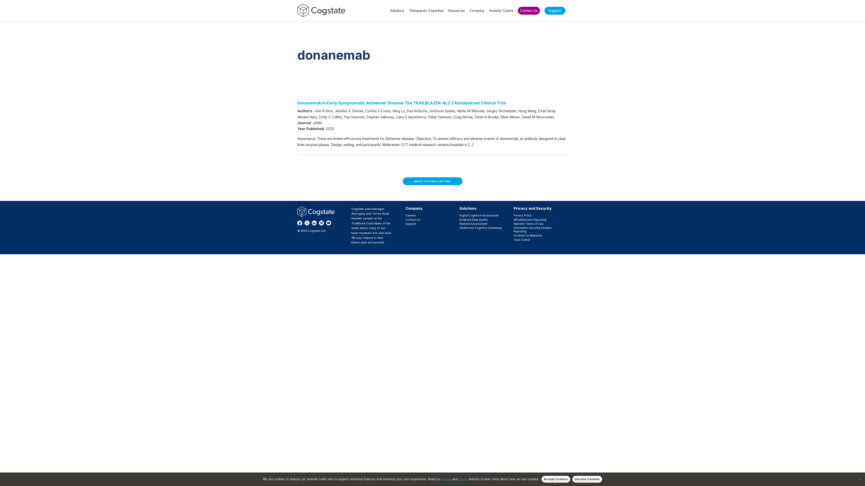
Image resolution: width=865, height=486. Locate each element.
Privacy (446, 479)
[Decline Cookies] (859, 479)
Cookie (463, 479)
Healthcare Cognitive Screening (481, 228)
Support (410, 223)
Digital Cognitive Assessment (479, 215)
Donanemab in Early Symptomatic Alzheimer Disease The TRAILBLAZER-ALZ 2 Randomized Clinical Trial (401, 102)
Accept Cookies (556, 479)
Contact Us (412, 219)
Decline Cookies (587, 479)
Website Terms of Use (529, 223)
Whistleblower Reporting (530, 219)
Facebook (299, 222)
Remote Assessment (473, 223)
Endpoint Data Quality (474, 219)
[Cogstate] (321, 10)
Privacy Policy (523, 215)
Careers (410, 215)
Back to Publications (432, 181)
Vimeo (321, 222)
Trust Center (522, 239)
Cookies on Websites (528, 235)
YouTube (328, 222)
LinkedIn (314, 222)
